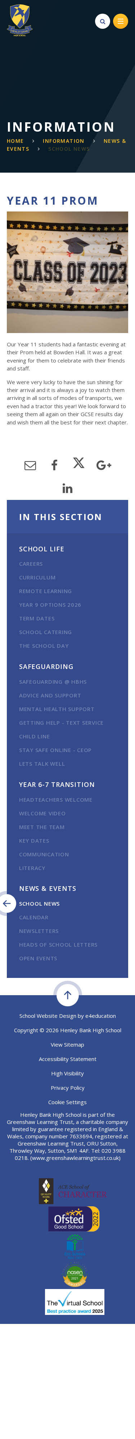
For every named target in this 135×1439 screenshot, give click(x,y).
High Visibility (67, 1073)
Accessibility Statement (67, 1058)
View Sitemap (67, 1044)
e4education (100, 1015)
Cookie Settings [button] (67, 1102)
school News (69, 148)
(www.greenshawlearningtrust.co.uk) (75, 1157)
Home (15, 140)
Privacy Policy (68, 1087)
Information (63, 140)
